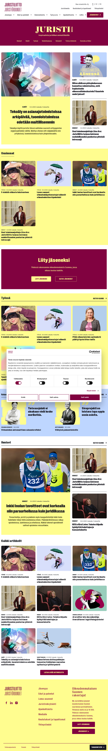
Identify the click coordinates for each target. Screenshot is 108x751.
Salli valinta (54, 397)
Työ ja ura (54, 15)
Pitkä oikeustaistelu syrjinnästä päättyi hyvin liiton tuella (87, 338)
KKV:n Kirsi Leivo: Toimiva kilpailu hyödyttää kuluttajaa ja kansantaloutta (87, 527)
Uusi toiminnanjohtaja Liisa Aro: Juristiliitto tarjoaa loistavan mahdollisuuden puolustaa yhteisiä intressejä (88, 135)
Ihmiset (19, 41)
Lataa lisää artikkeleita (54, 672)
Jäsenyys (8, 15)
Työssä (35, 41)
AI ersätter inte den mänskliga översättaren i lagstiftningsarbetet (88, 618)
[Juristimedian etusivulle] (54, 31)
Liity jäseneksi (41, 279)
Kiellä (23, 397)
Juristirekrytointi (47, 704)
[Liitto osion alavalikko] (85, 15)
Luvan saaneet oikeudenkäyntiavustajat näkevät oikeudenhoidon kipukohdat (51, 195)
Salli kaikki (85, 397)
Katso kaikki (98, 298)
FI (92, 4)
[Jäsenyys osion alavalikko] (14, 15)
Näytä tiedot (91, 391)
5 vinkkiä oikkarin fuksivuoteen (15, 192)
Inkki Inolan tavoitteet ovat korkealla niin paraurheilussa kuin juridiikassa (89, 193)
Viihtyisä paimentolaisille (66, 430)
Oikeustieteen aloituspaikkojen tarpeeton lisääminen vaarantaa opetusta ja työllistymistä (51, 662)
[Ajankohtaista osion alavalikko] (76, 15)
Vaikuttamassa (47, 41)
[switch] (42, 383)
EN (100, 4)
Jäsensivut (83, 731)
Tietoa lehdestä (70, 41)
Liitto (82, 15)
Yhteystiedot (98, 8)
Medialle (42, 714)
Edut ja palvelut (23, 15)
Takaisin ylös (96, 747)
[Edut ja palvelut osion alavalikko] (31, 15)
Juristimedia (65, 8)
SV (96, 4)
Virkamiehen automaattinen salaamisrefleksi (21, 430)
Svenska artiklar (85, 41)
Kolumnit (59, 41)
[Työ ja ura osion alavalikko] (60, 15)
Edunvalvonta (39, 15)
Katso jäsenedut (66, 279)
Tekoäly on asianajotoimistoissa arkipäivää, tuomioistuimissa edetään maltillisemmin (35, 117)
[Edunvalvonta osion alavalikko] (47, 15)
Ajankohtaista (68, 15)
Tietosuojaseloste (10, 747)
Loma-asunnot (45, 698)
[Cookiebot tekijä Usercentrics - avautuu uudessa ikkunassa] (90, 352)
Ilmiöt (28, 41)
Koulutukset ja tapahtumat (82, 8)
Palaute (23, 747)
